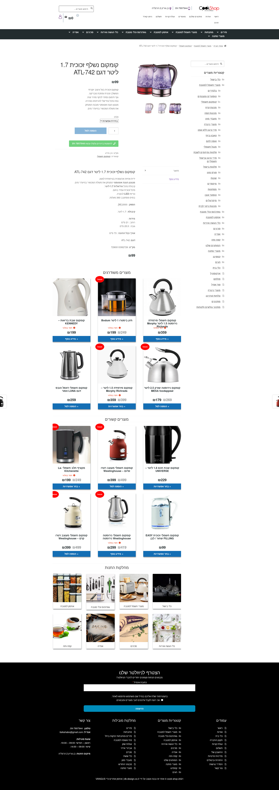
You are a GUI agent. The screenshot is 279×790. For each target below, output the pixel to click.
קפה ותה (215, 239)
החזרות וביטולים (215, 760)
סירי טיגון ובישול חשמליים (208, 159)
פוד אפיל (215, 284)
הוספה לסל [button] (161, 406)
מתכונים (216, 301)
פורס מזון (212, 172)
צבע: (116, 116)
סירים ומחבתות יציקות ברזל (118, 736)
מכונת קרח (211, 107)
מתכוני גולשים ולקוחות (208, 307)
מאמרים (182, 16)
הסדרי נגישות (216, 764)
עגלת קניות (170, 16)
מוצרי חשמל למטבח (186, 32)
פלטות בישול (210, 166)
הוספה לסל (90, 130)
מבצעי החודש (125, 764)
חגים (216, 22)
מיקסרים (212, 183)
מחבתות (209, 32)
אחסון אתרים (115, 778)
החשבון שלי (217, 752)
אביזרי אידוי (126, 748)
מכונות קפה (210, 113)
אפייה (76, 32)
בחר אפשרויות (115, 406)
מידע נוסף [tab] (174, 179)
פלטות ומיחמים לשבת (205, 152)
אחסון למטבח (161, 32)
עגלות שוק (127, 744)
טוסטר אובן (211, 195)
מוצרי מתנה (218, 36)
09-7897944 (181, 8)
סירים (224, 32)
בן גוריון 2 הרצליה (160, 8)
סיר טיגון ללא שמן (207, 130)
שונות (214, 178)
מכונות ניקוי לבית (208, 206)
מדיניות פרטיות (215, 756)
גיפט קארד (147, 16)
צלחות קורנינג (213, 295)
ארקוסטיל (215, 273)
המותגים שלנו (213, 245)
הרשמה (139, 708)
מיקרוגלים (211, 200)
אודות (208, 16)
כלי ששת (127, 756)
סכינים (89, 32)
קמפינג (216, 256)
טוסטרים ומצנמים (207, 96)
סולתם (216, 279)
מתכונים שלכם (195, 16)
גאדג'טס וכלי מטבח (136, 32)
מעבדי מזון (211, 118)
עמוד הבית (218, 45)
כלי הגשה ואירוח (109, 32)
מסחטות (212, 189)
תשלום (159, 16)
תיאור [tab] (176, 170)
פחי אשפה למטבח (123, 740)
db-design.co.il (132, 778)
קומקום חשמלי (185, 45)
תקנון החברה (216, 740)
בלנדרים (212, 90)
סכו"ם (129, 752)
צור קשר (218, 768)
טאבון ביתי (211, 135)
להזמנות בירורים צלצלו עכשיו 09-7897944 (92, 143)
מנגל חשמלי (210, 146)
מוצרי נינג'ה (210, 124)
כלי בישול (215, 79)
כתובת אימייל (139, 682)
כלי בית (216, 267)
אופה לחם (211, 141)
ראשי (216, 16)
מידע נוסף (161, 338)
